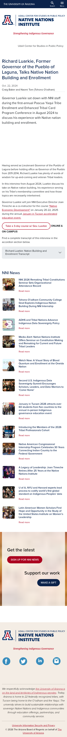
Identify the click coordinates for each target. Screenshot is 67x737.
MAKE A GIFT (48, 582)
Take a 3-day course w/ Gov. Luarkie (26, 226)
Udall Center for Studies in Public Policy (40, 46)
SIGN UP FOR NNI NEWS (25, 559)
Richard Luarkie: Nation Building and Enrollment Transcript (26, 252)
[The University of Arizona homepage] (19, 4)
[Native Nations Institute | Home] (33, 25)
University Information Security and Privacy (33, 725)
